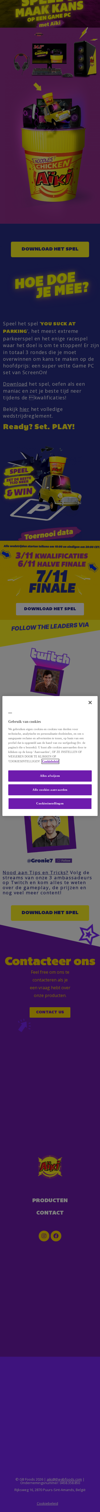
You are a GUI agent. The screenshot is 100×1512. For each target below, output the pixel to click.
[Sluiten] (90, 702)
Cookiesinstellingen (50, 804)
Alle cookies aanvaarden (50, 790)
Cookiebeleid (50, 761)
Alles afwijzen (50, 776)
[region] (49, 756)
